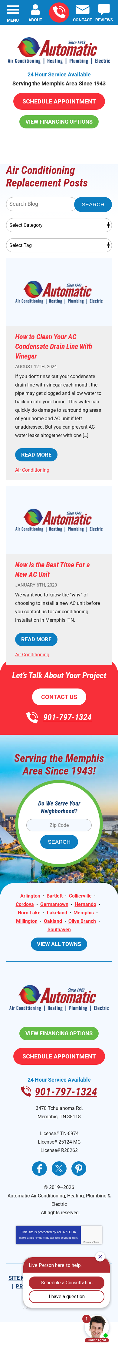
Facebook (39, 1168)
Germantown (54, 904)
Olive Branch (82, 921)
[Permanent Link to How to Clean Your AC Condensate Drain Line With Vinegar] (59, 292)
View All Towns (59, 944)
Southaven (59, 929)
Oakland (53, 921)
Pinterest (78, 1168)
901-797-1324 (59, 12)
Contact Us (59, 697)
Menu (13, 20)
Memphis (84, 913)
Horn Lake (29, 913)
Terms (96, 1242)
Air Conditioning (32, 470)
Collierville (80, 896)
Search (93, 205)
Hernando (85, 904)
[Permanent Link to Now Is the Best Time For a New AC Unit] (59, 520)
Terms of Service (63, 1238)
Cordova (25, 904)
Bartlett (55, 896)
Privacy (87, 1242)
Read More (36, 454)
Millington (27, 921)
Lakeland (57, 913)
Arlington (30, 896)
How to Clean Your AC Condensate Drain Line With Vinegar (53, 346)
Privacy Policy (42, 1238)
